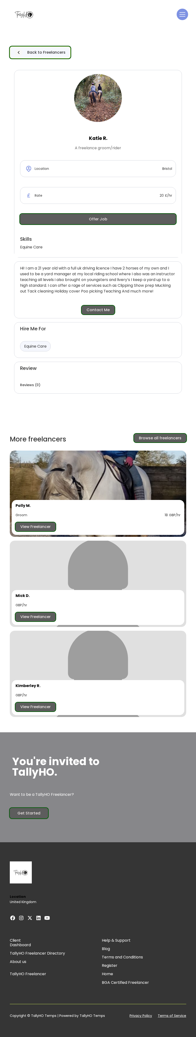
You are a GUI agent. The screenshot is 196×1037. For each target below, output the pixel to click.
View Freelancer (35, 526)
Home (107, 974)
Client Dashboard (20, 943)
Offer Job (98, 219)
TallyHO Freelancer (28, 974)
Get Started (28, 813)
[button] (181, 14)
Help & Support (116, 940)
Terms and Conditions (122, 957)
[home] (24, 14)
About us (18, 961)
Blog (106, 948)
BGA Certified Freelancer (125, 982)
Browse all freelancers (160, 438)
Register (109, 965)
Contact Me (98, 310)
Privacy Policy (141, 1016)
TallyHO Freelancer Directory (37, 953)
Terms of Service (172, 1016)
